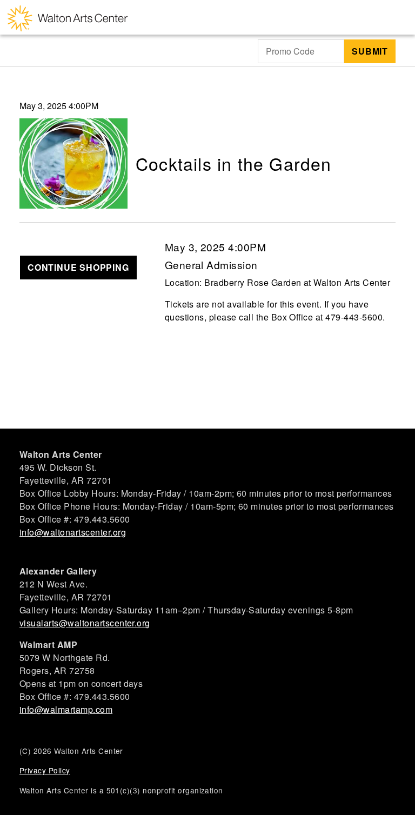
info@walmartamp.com (65, 709)
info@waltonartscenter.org (72, 532)
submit (370, 51)
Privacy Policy (44, 770)
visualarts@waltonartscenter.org (84, 623)
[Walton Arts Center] (68, 17)
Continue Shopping (78, 267)
